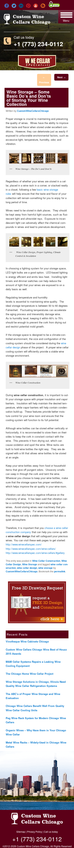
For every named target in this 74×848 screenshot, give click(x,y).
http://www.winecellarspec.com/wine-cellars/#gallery (35, 553)
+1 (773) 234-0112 (38, 43)
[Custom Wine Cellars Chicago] (27, 23)
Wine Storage (29, 564)
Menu (66, 20)
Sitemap (20, 831)
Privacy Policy (34, 831)
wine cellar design (27, 568)
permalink (59, 571)
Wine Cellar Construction (46, 561)
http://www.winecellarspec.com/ (24, 544)
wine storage (45, 568)
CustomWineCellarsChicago (33, 111)
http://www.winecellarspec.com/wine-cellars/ (31, 549)
